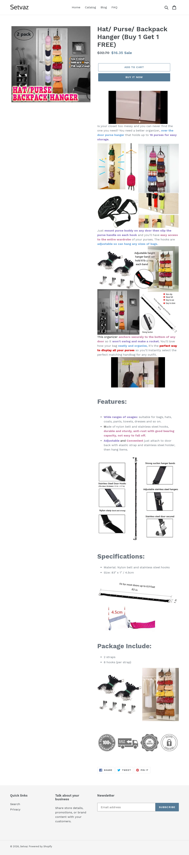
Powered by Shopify (40, 846)
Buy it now (134, 77)
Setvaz (24, 846)
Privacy (15, 809)
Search (15, 804)
